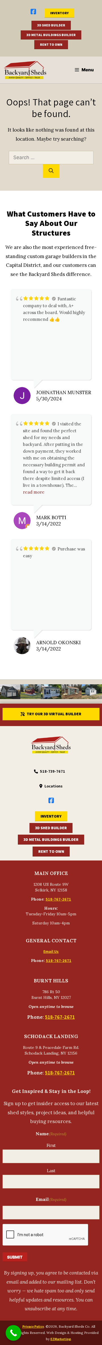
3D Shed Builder (51, 25)
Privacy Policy (33, 1326)
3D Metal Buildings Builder (51, 35)
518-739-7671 (52, 771)
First (51, 1145)
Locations (53, 786)
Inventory (59, 13)
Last (51, 1170)
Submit (15, 1257)
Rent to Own (51, 44)
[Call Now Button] (13, 1333)
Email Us (51, 951)
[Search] (51, 171)
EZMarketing (60, 1339)
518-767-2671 (58, 899)
